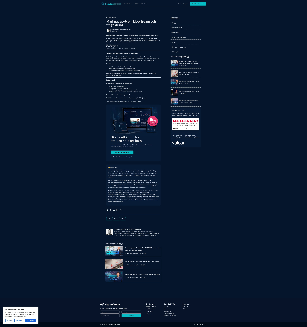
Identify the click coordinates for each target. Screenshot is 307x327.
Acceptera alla (30, 320)
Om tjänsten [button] (127, 3)
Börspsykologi (177, 27)
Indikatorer (175, 32)
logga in (130, 157)
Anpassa (9, 320)
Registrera (131, 315)
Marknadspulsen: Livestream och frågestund (189, 92)
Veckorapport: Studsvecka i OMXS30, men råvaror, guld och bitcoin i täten (189, 64)
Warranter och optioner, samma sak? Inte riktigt (142, 261)
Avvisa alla (19, 320)
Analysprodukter (151, 306)
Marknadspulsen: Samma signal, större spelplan (142, 274)
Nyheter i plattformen (179, 47)
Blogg (136, 3)
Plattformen (149, 311)
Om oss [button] (143, 3)
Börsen (116, 218)
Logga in (185, 3)
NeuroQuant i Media (170, 315)
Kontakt (166, 309)
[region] (20, 315)
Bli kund (185, 309)
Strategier (175, 52)
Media (174, 42)
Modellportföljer (150, 309)
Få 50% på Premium (198, 3)
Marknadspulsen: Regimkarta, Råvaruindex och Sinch (188, 102)
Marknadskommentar (179, 37)
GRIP (122, 218)
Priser (180, 3)
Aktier (109, 218)
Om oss (166, 306)
